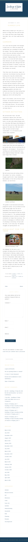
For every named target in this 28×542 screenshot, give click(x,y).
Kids (6, 513)
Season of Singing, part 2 (12, 414)
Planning (7, 516)
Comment (7, 303)
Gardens (14, 275)
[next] (23, 139)
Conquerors (8, 401)
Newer (21, 286)
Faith (6, 500)
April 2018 (7, 477)
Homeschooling (8, 508)
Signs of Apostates (9, 381)
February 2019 (8, 464)
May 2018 (7, 475)
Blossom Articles (9, 492)
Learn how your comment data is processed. (14, 351)
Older (6, 286)
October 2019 (8, 456)
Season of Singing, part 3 (12, 407)
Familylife (15, 276)
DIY (6, 495)
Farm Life (19, 273)
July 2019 (7, 459)
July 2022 (7, 433)
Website (7, 334)
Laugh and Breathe (9, 369)
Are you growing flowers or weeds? (13, 371)
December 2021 (8, 435)
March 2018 (7, 480)
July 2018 (7, 472)
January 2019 (8, 467)
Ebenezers (7, 498)
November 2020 (9, 446)
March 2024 (8, 430)
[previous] (4, 139)
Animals (14, 273)
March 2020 (8, 451)
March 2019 (7, 462)
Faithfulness (8, 395)
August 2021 (8, 438)
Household (7, 511)
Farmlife (20, 276)
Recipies (7, 519)
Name (6, 321)
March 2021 (7, 440)
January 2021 (8, 443)
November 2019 (8, 454)
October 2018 (8, 469)
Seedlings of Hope (14, 7)
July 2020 (7, 448)
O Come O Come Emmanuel (12, 374)
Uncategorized (8, 521)
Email (6, 327)
